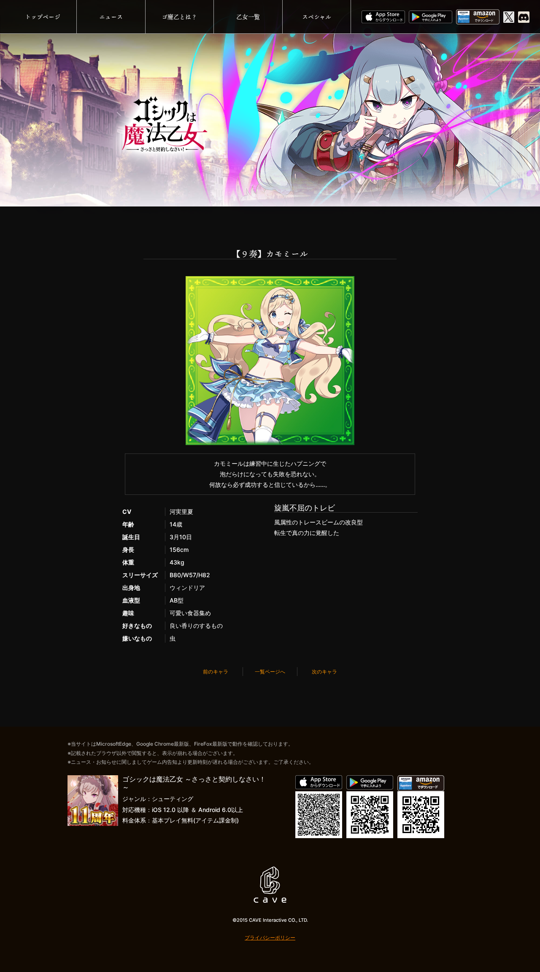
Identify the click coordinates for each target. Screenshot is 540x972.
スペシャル (316, 16)
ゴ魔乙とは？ (179, 16)
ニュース (111, 16)
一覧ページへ (270, 671)
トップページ (42, 16)
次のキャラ (324, 671)
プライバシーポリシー (270, 937)
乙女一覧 (248, 16)
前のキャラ (215, 671)
